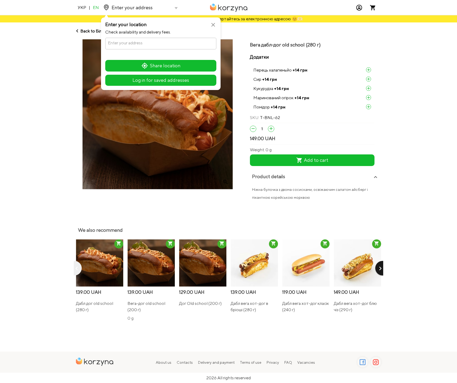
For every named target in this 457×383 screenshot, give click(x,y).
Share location (165, 65)
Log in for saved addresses (160, 80)
